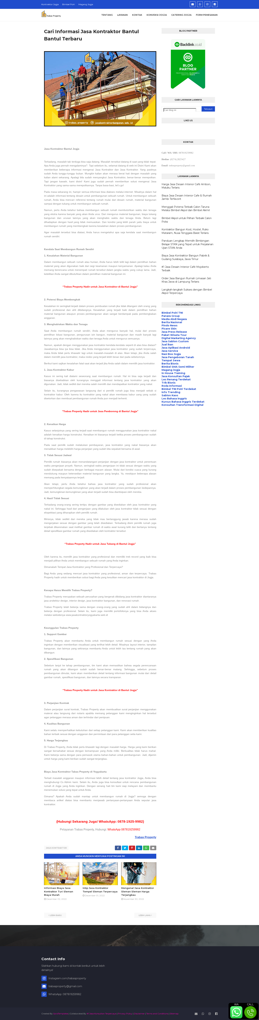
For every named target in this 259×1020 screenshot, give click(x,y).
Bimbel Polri (68, 4)
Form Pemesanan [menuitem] (207, 15)
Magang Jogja (85, 4)
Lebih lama (144, 915)
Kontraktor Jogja (50, 4)
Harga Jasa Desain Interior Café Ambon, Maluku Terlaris (186, 186)
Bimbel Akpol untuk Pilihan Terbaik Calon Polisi (187, 220)
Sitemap (174, 1013)
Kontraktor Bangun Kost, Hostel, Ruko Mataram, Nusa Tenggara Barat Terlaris (185, 231)
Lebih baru (56, 915)
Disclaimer (139, 1013)
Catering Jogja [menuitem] (181, 15)
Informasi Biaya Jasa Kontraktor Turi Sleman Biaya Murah (58, 891)
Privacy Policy (125, 1013)
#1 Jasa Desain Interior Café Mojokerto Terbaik (185, 268)
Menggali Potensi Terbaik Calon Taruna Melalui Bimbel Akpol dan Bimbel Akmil (186, 208)
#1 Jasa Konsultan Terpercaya (101, 1013)
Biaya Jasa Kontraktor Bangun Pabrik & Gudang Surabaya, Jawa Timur (185, 257)
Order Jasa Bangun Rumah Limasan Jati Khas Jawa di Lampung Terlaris (186, 280)
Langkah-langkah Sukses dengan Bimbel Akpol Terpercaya (187, 291)
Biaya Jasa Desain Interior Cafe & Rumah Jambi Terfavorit (187, 197)
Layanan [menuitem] (122, 15)
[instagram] (207, 4)
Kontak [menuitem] (137, 15)
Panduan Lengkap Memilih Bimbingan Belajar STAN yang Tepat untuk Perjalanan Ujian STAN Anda (187, 244)
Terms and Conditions (157, 1013)
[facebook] (215, 4)
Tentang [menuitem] (107, 15)
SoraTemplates (60, 1013)
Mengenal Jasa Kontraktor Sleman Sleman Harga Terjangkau (137, 891)
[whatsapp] (200, 4)
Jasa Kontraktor (56, 848)
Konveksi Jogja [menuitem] (157, 15)
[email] (192, 4)
